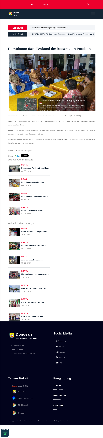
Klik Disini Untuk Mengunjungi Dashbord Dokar (50, 28)
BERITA (24, 165)
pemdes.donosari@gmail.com (23, 353)
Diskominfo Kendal (25, 398)
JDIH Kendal (22, 405)
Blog (60, 363)
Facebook (62, 341)
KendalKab (21, 391)
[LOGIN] (32, 4)
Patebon (20, 413)
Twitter (61, 347)
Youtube (61, 357)
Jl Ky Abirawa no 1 (18, 346)
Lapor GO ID (23, 386)
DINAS (24, 179)
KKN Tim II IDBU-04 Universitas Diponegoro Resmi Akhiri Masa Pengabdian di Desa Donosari (63, 35)
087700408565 (17, 350)
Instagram (62, 352)
